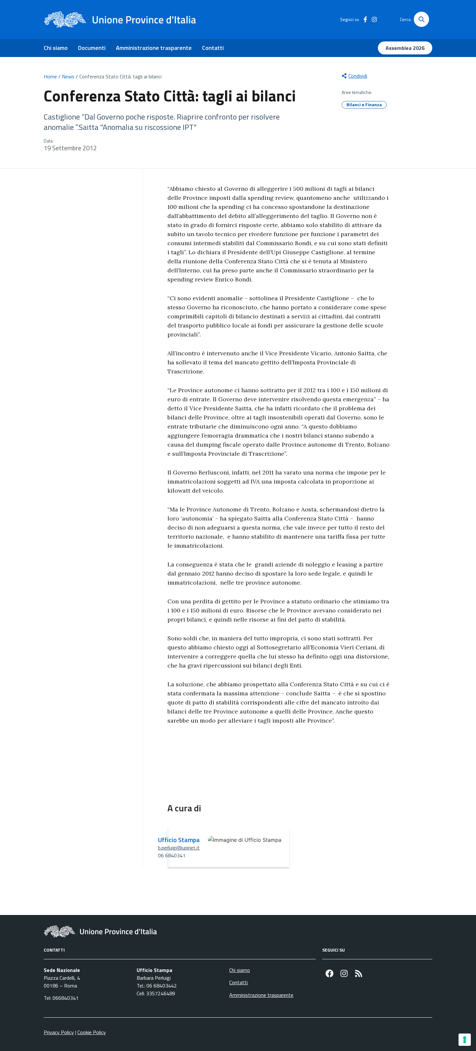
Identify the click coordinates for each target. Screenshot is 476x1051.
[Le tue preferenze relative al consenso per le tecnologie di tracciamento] (465, 1040)
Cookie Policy (91, 1032)
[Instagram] (344, 973)
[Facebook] (329, 973)
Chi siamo (56, 47)
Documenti (92, 47)
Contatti (213, 47)
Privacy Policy (59, 1032)
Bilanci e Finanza (364, 104)
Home (50, 76)
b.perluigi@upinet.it (179, 847)
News (68, 76)
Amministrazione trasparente (154, 47)
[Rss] (358, 973)
